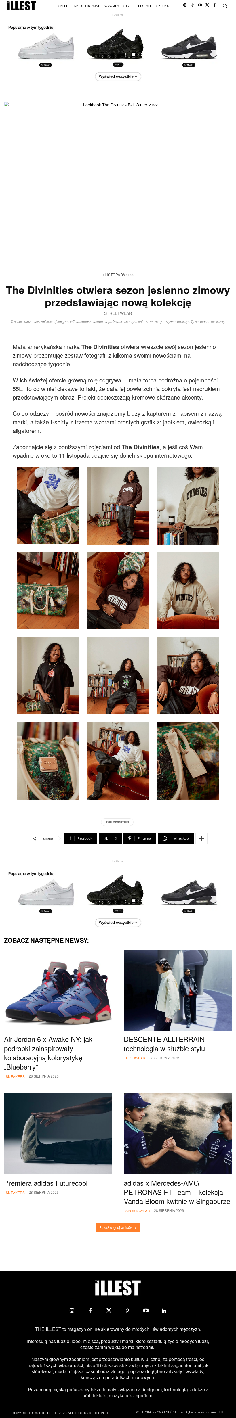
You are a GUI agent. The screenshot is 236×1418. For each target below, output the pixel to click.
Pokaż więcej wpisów (116, 1227)
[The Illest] (21, 6)
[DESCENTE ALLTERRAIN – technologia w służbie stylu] (178, 990)
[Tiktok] (192, 5)
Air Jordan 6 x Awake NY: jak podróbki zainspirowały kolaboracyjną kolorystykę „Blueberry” (48, 1053)
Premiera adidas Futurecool (45, 1183)
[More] (201, 838)
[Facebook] (215, 5)
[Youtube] (200, 5)
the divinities (117, 822)
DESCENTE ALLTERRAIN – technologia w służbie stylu (167, 1043)
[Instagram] (185, 5)
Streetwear (118, 313)
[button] (224, 6)
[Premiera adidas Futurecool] (58, 1133)
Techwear (135, 1057)
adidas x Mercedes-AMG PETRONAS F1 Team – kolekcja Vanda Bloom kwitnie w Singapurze (177, 1192)
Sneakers (15, 1076)
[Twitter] (207, 5)
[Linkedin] (164, 1311)
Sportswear (137, 1210)
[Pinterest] (127, 1311)
